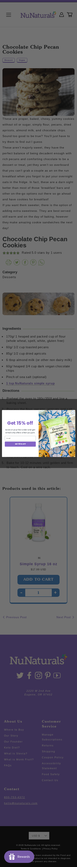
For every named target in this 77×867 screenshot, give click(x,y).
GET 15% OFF (20, 444)
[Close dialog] (72, 412)
